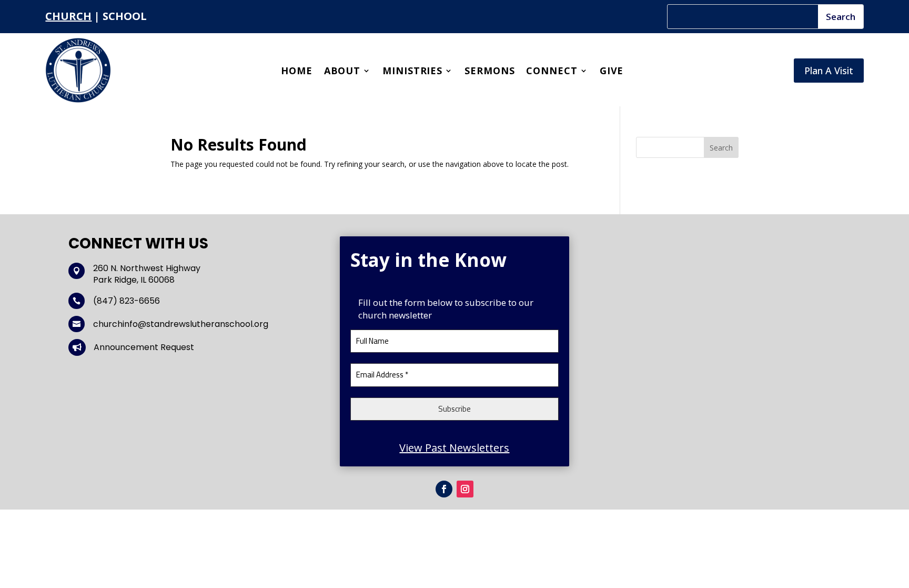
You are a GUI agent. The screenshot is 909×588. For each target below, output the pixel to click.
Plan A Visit (828, 70)
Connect (551, 72)
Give (612, 72)
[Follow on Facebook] (444, 489)
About (342, 72)
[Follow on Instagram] (465, 489)
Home (296, 72)
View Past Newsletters (454, 448)
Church (68, 16)
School (125, 16)
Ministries (412, 72)
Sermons (489, 72)
